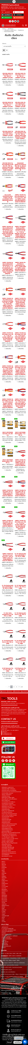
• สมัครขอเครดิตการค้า (6, 946)
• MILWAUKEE (4, 895)
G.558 (17, 953)
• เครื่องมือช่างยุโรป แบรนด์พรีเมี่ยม (8, 790)
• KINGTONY (4, 877)
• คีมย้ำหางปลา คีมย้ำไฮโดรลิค (7, 810)
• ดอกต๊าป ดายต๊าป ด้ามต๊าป (7, 841)
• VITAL (3, 918)
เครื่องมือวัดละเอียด (10, 990)
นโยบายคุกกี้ (12, 1039)
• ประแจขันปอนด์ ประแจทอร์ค (7, 803)
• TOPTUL (3, 913)
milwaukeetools (13, 958)
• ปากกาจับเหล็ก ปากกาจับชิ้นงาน (8, 802)
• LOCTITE (3, 888)
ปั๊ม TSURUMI (20, 976)
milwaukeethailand (5, 958)
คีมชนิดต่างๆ (10, 962)
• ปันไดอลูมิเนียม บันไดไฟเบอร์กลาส (8, 834)
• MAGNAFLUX (4, 891)
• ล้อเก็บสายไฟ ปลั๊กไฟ (6, 850)
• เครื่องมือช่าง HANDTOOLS (7, 787)
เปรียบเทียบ (8, 85)
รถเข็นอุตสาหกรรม (21, 986)
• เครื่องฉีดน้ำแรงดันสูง (6, 827)
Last (22, 686)
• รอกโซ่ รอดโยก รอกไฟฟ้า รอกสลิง (9, 815)
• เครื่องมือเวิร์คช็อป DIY (6, 831)
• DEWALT (3, 866)
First (6, 686)
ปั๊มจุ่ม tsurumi (8, 979)
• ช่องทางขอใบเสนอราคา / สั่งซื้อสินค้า (9, 936)
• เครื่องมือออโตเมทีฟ (5, 821)
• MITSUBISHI (4, 896)
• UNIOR (3, 917)
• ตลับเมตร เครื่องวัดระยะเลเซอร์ (8, 825)
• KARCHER (3, 873)
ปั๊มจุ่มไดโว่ (22, 979)
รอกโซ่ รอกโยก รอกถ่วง (5, 988)
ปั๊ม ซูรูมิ (2, 979)
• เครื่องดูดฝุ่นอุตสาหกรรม (7, 828)
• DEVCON (3, 864)
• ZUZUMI (3, 921)
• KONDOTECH (4, 883)
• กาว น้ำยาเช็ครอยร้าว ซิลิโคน (7, 837)
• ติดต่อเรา (3, 947)
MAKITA (14, 955)
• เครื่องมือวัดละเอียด (5, 822)
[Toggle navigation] (26, 25)
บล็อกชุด (17, 974)
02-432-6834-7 (6, 730)
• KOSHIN (3, 885)
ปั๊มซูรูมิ (2, 981)
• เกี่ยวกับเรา (3, 940)
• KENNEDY (3, 876)
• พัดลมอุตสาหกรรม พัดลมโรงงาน (8, 853)
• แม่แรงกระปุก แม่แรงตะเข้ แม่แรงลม (9, 813)
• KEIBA (2, 874)
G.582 (20, 953)
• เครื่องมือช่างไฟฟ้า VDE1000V (8, 789)
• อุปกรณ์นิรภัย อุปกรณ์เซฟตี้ (7, 849)
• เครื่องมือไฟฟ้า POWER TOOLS (8, 805)
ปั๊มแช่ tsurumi (16, 983)
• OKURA (3, 902)
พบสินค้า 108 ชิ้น (5, 54)
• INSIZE (3, 870)
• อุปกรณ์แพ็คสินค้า (5, 854)
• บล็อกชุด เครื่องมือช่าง (6, 794)
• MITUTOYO (4, 898)
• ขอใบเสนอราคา (4, 927)
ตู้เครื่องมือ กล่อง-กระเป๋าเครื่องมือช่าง (8, 972)
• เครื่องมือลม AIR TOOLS (7, 806)
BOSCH (2, 953)
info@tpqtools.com (7, 733)
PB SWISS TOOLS (4, 960)
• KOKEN (3, 882)
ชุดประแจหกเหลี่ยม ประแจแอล (12, 965)
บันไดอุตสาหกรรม (22, 974)
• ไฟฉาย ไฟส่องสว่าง (5, 800)
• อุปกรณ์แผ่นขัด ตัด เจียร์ (6, 856)
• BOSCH (3, 863)
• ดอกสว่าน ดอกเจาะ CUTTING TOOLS (9, 838)
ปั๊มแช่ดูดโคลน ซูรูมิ (13, 986)
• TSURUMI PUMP (5, 915)
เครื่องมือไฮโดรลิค (4, 992)
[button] (22, 25)
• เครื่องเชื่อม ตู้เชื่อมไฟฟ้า (6, 846)
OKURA (18, 958)
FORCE (14, 953)
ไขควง (9, 992)
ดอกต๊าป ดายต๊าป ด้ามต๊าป (6, 967)
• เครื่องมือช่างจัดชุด (5, 796)
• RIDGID (3, 907)
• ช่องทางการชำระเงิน (5, 937)
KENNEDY (4, 956)
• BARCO (3, 861)
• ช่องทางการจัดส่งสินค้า (6, 939)
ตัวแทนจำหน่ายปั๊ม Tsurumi (6, 969)
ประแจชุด (3, 976)
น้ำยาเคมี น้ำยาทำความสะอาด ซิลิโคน (8, 974)
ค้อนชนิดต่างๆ (3, 965)
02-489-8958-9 (15, 730)
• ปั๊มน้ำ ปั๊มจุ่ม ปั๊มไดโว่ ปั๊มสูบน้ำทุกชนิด (9, 843)
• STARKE (3, 911)
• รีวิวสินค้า (3, 933)
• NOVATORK (4, 901)
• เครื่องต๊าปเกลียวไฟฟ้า (6, 819)
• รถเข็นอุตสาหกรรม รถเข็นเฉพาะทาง (9, 835)
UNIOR (18, 960)
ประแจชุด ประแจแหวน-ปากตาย (11, 976)
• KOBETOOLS (4, 880)
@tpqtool (5, 731)
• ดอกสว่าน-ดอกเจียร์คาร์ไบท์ (7, 840)
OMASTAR (23, 958)
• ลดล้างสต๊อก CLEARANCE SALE (8, 930)
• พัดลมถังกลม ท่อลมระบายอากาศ (8, 851)
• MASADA (3, 894)
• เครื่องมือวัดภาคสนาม (6, 844)
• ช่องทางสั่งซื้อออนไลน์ (6, 934)
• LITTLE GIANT (4, 886)
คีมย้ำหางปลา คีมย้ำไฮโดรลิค (19, 962)
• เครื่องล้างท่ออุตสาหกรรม (7, 829)
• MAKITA (3, 892)
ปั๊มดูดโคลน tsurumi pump (10, 981)
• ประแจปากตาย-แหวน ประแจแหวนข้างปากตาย (11, 791)
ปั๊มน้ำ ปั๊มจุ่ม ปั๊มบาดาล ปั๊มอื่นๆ (7, 983)
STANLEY (14, 960)
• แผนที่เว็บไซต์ (4, 943)
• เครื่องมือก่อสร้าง (5, 818)
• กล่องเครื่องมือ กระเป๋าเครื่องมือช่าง (9, 799)
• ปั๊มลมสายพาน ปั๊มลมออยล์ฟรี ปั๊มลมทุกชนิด (10, 832)
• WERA (3, 920)
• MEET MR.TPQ (4, 941)
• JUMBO (3, 872)
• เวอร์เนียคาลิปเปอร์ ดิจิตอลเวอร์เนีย (9, 824)
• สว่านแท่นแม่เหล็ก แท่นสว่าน (7, 816)
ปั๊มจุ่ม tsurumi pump (15, 979)
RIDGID (10, 960)
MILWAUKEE (18, 955)
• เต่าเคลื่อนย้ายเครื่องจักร (6, 812)
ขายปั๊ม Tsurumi (4, 962)
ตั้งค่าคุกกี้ (9, 1042)
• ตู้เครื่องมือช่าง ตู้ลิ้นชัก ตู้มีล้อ (7, 797)
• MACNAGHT (4, 889)
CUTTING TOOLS (8, 953)
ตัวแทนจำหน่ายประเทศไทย (17, 967)
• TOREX (3, 914)
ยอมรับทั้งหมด (17, 1042)
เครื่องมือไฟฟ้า (18, 990)
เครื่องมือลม (3, 990)
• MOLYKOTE (4, 899)
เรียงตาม (4, 43)
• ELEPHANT (4, 867)
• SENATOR (3, 910)
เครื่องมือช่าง (17, 988)
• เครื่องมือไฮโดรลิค (5, 809)
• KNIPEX (3, 879)
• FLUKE (3, 869)
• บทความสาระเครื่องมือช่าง (7, 931)
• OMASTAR (3, 904)
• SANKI (2, 908)
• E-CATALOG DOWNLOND (7, 928)
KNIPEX (10, 955)
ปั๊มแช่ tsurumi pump (5, 986)
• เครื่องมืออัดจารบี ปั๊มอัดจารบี (7, 808)
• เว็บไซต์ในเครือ (4, 944)
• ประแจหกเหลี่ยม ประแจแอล (7, 793)
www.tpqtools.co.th (7, 734)
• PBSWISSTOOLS (5, 905)
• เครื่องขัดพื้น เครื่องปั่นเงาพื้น (7, 847)
